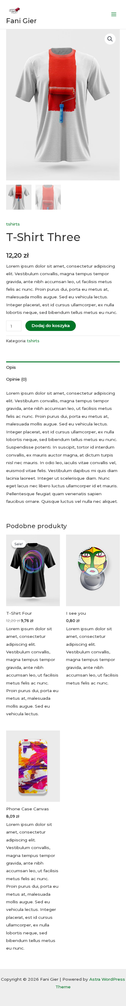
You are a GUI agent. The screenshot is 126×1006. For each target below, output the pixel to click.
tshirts (13, 224)
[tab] (63, 367)
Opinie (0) (16, 379)
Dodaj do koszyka (50, 325)
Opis (11, 367)
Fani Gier (21, 21)
